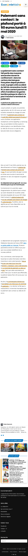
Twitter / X (4, 528)
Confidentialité (5, 551)
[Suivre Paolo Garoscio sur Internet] (3, 435)
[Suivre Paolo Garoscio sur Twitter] (1, 435)
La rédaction (4, 506)
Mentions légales (6, 516)
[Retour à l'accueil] (11, 4)
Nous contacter (5, 514)
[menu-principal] (25, 4)
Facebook (3, 526)
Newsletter (4, 511)
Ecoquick (5, 11)
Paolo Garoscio (8, 424)
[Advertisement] (14, 148)
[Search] (25, 540)
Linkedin (3, 531)
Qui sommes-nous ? (6, 509)
